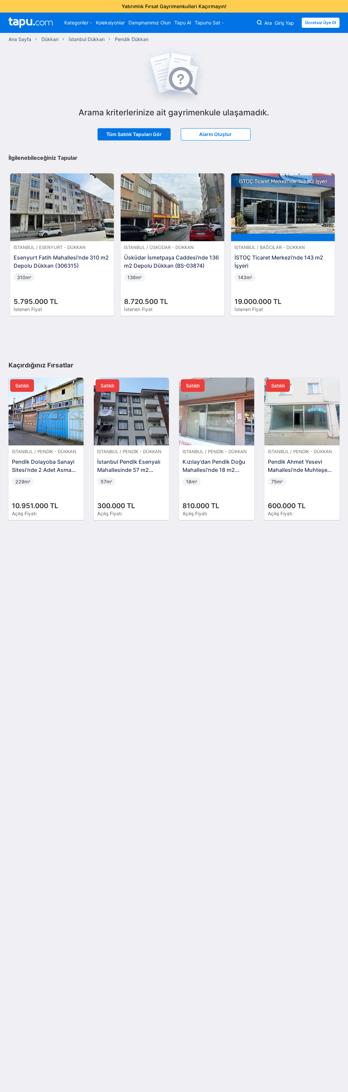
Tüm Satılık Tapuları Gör (134, 134)
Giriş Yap (284, 23)
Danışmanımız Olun (149, 22)
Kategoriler (76, 22)
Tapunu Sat (207, 22)
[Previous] (15, 237)
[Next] (332, 237)
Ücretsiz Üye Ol (320, 22)
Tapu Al (182, 22)
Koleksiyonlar (110, 22)
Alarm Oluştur (215, 134)
